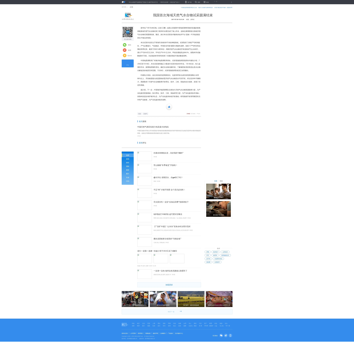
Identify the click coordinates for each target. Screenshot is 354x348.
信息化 (191, 326)
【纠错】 (188, 113)
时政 (133, 323)
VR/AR (206, 326)
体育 (169, 326)
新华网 (124, 7)
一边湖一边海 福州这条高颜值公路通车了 (170, 270)
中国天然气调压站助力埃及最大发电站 (153, 126)
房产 (205, 323)
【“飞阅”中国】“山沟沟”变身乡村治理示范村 (172, 226)
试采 (139, 114)
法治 (127, 181)
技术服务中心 (179, 333)
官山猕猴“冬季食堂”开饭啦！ (166, 165)
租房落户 (215, 252)
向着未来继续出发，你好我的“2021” (168, 153)
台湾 (185, 323)
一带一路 (227, 326)
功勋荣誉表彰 (218, 259)
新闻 (127, 159)
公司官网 (133, 333)
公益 (216, 326)
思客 (133, 326)
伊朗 (207, 252)
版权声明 (155, 333)
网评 (127, 170)
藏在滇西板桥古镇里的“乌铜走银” (167, 238)
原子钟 (208, 259)
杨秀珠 (215, 255)
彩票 (154, 326)
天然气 (145, 114)
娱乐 (159, 326)
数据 (195, 326)
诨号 (207, 255)
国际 (127, 166)
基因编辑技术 (225, 255)
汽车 (200, 323)
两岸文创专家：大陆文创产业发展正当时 (159, 2)
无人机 (222, 326)
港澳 (179, 323)
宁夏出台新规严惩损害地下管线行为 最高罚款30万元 (129, 2)
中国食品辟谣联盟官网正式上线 (189, 7)
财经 (127, 163)
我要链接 (148, 333)
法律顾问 (162, 333)
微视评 (211, 326)
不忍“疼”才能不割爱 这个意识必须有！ (169, 189)
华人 (190, 323)
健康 (185, 326)
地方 (138, 323)
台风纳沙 (225, 252)
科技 (216, 323)
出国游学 (217, 262)
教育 (210, 323)
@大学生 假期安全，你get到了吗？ (168, 177)
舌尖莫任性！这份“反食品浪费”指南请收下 (171, 202)
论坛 (226, 323)
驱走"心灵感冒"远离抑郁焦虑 (206, 7)
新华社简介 (125, 333)
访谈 (174, 323)
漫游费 (208, 262)
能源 (221, 323)
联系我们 (140, 333)
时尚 (164, 326)
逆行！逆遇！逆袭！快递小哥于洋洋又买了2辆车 (157, 251)
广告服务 (170, 333)
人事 (154, 323)
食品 (174, 326)
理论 (159, 323)
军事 (169, 323)
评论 (127, 65)
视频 (148, 326)
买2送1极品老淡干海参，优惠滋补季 (223, 7)
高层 (148, 323)
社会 (127, 177)
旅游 (179, 326)
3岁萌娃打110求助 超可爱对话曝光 (168, 214)
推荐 (127, 155)
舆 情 (200, 326)
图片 (127, 174)
